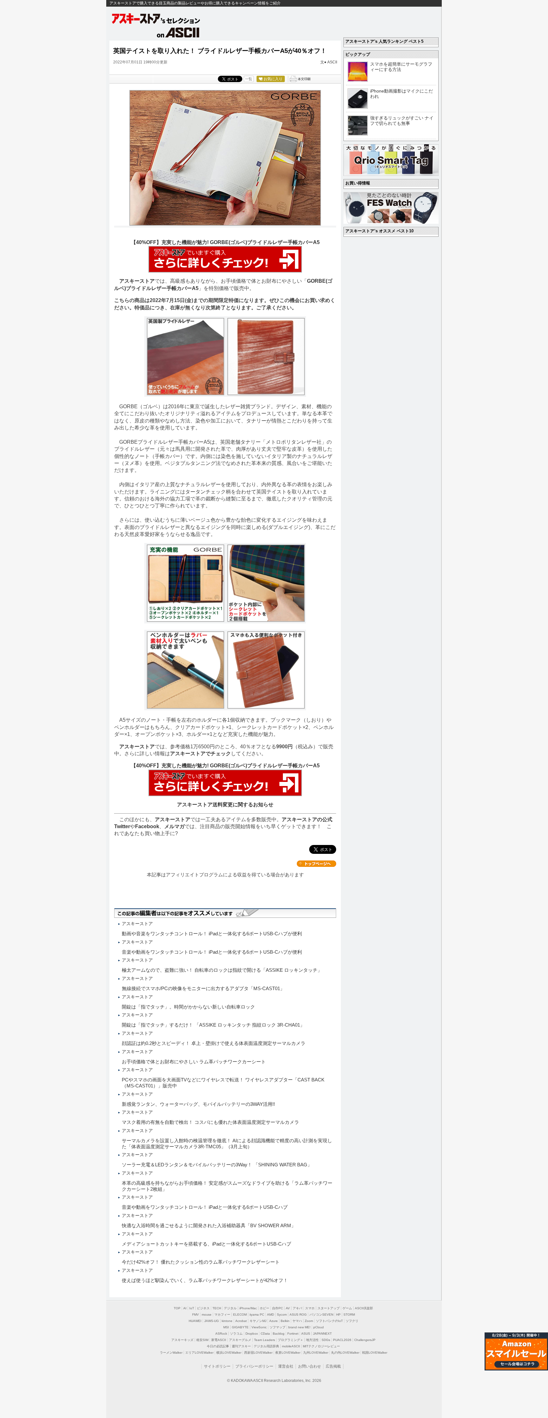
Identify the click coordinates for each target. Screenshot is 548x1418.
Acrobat (241, 1321)
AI (184, 1308)
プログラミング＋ (290, 1340)
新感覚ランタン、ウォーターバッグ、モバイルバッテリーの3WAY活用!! (198, 1104)
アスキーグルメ (240, 1340)
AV (288, 1308)
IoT (191, 1308)
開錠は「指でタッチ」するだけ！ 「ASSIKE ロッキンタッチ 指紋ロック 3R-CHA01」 (213, 1025)
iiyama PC (257, 1314)
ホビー (264, 1308)
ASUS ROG (298, 1314)
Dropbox (251, 1333)
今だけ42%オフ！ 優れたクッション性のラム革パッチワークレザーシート (203, 1262)
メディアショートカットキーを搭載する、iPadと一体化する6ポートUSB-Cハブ (206, 1244)
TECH (216, 1308)
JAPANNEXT (322, 1333)
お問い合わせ (309, 1366)
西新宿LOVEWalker (258, 1352)
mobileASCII (291, 1346)
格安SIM (202, 1340)
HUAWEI (195, 1321)
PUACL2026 (342, 1340)
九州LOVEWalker (315, 1352)
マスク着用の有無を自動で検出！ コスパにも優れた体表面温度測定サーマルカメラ (210, 1122)
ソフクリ (352, 1321)
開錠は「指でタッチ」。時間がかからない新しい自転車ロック (188, 1006)
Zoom (309, 1321)
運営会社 (285, 1366)
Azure (273, 1321)
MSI (226, 1327)
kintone (227, 1321)
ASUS (305, 1333)
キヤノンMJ (258, 1321)
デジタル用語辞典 (266, 1346)
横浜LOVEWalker (228, 1352)
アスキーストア (137, 281)
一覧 (248, 79)
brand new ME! (299, 1327)
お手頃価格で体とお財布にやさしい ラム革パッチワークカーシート (194, 1061)
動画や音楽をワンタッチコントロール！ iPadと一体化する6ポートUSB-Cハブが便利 (212, 933)
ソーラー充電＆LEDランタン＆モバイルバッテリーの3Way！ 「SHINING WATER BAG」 (217, 1164)
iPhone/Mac (248, 1308)
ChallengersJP (364, 1340)
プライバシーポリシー (254, 1366)
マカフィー (222, 1314)
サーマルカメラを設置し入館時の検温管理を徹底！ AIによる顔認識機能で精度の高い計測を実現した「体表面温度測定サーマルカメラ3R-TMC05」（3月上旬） (227, 1143)
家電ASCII (218, 1340)
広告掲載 (333, 1366)
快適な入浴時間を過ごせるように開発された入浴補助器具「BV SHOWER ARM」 (209, 1225)
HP (338, 1314)
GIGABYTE (240, 1327)
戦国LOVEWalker (374, 1352)
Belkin (285, 1321)
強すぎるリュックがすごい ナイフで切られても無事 (402, 120)
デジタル (230, 1308)
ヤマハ (297, 1321)
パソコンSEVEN (321, 1314)
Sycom (282, 1314)
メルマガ (174, 826)
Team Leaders (264, 1340)
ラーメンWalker (171, 1352)
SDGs (326, 1340)
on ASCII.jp (178, 32)
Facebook (147, 826)
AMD (270, 1314)
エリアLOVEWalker (199, 1352)
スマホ (310, 1308)
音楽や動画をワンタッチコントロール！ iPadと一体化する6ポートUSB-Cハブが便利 (212, 952)
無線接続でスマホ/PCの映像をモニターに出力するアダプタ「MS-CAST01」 (203, 988)
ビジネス (203, 1308)
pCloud (318, 1327)
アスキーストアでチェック (200, 753)
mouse (207, 1314)
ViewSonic (259, 1327)
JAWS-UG (211, 1321)
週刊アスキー (241, 1346)
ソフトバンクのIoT (329, 1321)
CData (265, 1333)
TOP (177, 1308)
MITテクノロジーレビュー (321, 1346)
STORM (349, 1314)
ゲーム (347, 1308)
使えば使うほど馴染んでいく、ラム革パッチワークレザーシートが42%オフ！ (205, 1280)
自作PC (277, 1308)
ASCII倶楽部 (364, 1308)
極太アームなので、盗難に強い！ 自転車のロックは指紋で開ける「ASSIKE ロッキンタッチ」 (222, 970)
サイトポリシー (217, 1366)
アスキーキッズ (182, 1340)
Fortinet (292, 1333)
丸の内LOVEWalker (345, 1352)
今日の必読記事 (218, 1346)
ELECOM (240, 1314)
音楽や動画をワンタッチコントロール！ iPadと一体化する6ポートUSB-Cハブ (205, 1207)
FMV (195, 1314)
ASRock (221, 1333)
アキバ (297, 1308)
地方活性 (312, 1340)
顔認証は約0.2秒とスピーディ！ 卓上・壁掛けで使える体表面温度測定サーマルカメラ (213, 1043)
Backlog (278, 1333)
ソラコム (236, 1333)
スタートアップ (328, 1308)
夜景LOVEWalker (287, 1352)
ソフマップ (277, 1327)
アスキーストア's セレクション (156, 18)
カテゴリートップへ (316, 863)
